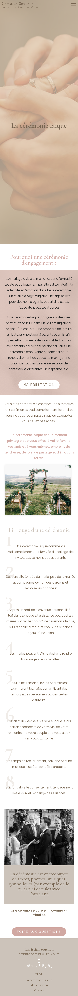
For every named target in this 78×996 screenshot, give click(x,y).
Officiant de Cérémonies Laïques (20, 7)
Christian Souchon (18, 3)
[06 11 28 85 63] (39, 961)
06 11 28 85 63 (39, 965)
